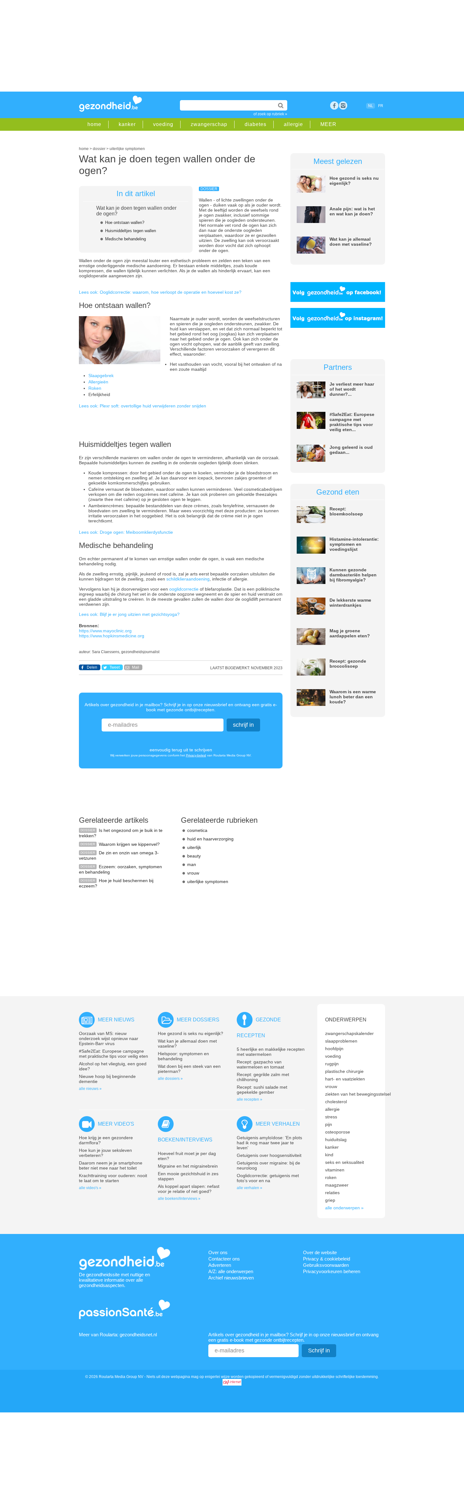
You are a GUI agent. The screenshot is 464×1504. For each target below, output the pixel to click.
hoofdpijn (334, 1048)
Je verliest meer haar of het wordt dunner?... (352, 389)
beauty (194, 855)
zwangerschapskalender (349, 1033)
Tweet (115, 667)
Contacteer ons (224, 1258)
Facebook (334, 105)
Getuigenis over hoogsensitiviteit (269, 1155)
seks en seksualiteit (344, 1162)
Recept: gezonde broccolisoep (348, 664)
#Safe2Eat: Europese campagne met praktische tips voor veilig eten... (352, 422)
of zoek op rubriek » (270, 114)
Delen (92, 667)
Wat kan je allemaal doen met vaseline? (351, 242)
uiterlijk (194, 847)
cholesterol (336, 1101)
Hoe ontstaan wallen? (124, 222)
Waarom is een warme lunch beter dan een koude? (353, 696)
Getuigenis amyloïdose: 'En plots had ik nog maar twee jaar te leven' (269, 1142)
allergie (293, 124)
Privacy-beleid (196, 755)
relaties (332, 1192)
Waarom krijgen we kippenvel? (129, 844)
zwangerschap (209, 124)
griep (330, 1200)
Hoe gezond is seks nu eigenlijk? (190, 1033)
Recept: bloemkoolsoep (346, 511)
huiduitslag (336, 1139)
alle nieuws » (90, 1088)
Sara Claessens (105, 652)
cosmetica (197, 830)
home (94, 124)
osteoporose (337, 1131)
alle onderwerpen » (344, 1207)
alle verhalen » (249, 1188)
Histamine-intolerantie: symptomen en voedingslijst (354, 544)
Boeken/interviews (185, 1139)
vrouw (193, 872)
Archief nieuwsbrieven (231, 1277)
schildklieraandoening (188, 578)
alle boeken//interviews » (179, 1198)
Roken (94, 388)
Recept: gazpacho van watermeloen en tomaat (260, 1064)
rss (343, 105)
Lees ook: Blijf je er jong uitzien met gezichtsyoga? (129, 614)
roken (330, 1177)
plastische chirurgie (344, 1071)
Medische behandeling (125, 239)
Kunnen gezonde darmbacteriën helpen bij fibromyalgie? (353, 574)
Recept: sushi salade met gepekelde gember (262, 1090)
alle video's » (90, 1188)
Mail (135, 667)
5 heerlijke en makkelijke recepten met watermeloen (271, 1052)
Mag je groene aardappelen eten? (350, 633)
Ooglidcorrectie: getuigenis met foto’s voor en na (268, 1178)
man (191, 864)
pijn (328, 1124)
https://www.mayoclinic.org (105, 630)
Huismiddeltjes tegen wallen (130, 230)
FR (380, 106)
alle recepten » (249, 1099)
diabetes (255, 124)
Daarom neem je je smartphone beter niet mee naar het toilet (110, 1165)
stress (331, 1116)
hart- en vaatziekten (345, 1078)
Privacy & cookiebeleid (326, 1258)
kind (329, 1154)
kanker (127, 124)
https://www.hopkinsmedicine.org (111, 635)
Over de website (320, 1252)
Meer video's (116, 1124)
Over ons (218, 1252)
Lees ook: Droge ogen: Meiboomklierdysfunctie (126, 532)
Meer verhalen (278, 1124)
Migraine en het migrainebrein (188, 1166)
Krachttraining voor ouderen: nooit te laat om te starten (113, 1178)
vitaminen (334, 1169)
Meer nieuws (116, 1019)
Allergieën (98, 381)
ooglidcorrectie (184, 589)
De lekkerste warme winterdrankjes (350, 603)
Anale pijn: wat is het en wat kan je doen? (352, 211)
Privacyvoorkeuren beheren (331, 1271)
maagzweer (336, 1185)
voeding (163, 124)
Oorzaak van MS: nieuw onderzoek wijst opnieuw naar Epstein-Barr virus (108, 1038)
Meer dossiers (198, 1019)
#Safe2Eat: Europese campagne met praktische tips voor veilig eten (113, 1054)
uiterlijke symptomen (207, 881)
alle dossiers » (170, 1078)
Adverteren (219, 1265)
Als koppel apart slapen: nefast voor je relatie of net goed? (188, 1189)
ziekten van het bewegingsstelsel (358, 1094)
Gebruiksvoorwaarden (326, 1265)
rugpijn (332, 1063)
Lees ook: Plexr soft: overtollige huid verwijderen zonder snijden (142, 405)
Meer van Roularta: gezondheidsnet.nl (118, 1334)
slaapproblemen (341, 1041)
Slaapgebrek (101, 375)
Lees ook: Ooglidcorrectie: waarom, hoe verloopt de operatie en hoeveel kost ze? (160, 292)
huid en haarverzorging (210, 838)
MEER (328, 124)
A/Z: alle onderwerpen (230, 1271)
